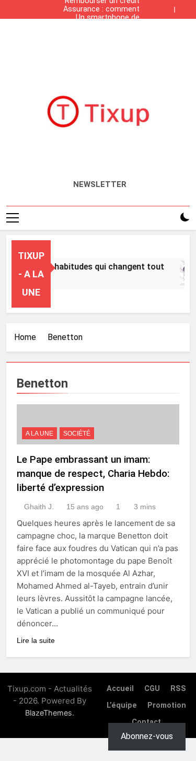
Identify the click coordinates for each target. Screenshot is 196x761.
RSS (178, 688)
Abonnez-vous (147, 736)
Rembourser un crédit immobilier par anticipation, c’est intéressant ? (102, 34)
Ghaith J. (39, 506)
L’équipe (122, 705)
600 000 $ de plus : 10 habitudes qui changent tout (99, 26)
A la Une (39, 433)
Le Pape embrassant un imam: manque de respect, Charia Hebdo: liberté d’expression (93, 473)
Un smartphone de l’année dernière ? (108, 18)
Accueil (120, 688)
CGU (152, 688)
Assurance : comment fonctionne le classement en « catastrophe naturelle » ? (101, 9)
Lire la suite (36, 640)
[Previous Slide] (169, 6)
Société (76, 433)
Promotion (166, 705)
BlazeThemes (48, 712)
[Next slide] (184, 6)
